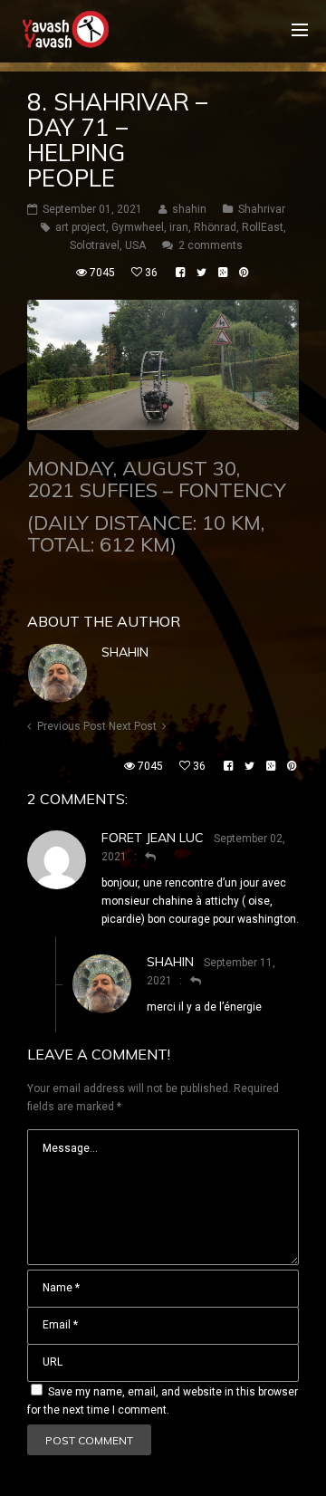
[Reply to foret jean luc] (142, 856)
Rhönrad (215, 227)
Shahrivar (261, 209)
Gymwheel (137, 227)
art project (80, 227)
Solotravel (95, 245)
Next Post (133, 726)
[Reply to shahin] (188, 980)
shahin (125, 652)
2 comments (210, 245)
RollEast (262, 227)
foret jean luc (152, 838)
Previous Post (71, 726)
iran (178, 227)
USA (135, 245)
